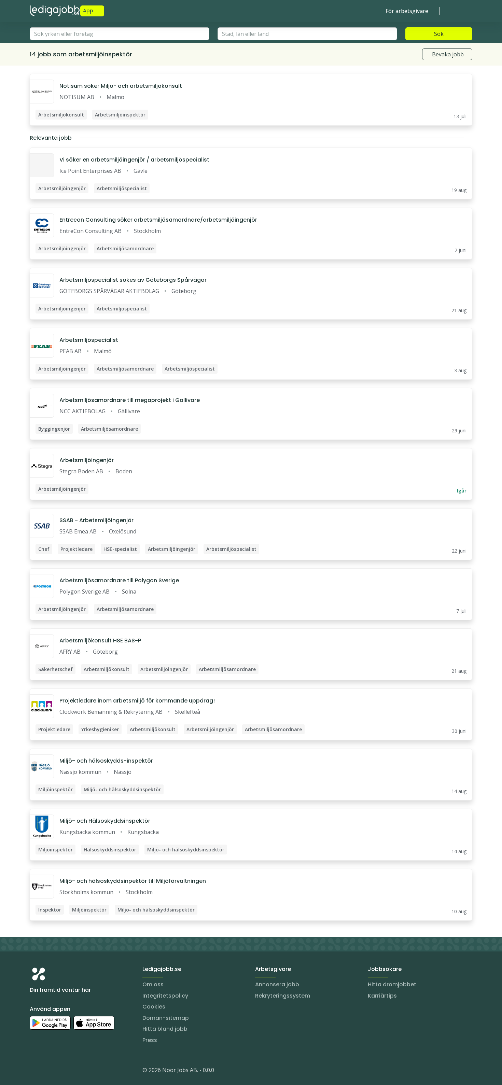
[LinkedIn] (48, 1071)
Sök (439, 34)
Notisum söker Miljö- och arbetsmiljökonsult (120, 86)
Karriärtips (382, 996)
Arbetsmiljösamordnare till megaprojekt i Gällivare (129, 400)
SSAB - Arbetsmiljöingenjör (96, 520)
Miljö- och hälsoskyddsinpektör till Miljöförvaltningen (132, 881)
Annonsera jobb (277, 984)
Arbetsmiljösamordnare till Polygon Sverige (119, 580)
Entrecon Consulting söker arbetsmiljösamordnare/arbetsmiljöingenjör (158, 220)
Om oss (153, 984)
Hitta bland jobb (164, 1029)
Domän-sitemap (165, 1018)
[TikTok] (76, 1071)
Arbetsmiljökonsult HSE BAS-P (100, 640)
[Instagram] (35, 1071)
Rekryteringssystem (282, 996)
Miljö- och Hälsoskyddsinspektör (104, 821)
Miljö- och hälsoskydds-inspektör (106, 761)
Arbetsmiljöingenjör (86, 460)
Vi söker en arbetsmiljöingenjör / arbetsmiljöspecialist (134, 160)
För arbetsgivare (407, 11)
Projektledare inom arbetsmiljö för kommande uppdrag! (137, 701)
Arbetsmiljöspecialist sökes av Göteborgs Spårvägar (133, 280)
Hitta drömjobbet (392, 984)
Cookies (153, 1007)
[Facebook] (62, 1071)
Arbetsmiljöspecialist (88, 340)
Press (149, 1040)
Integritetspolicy (165, 996)
